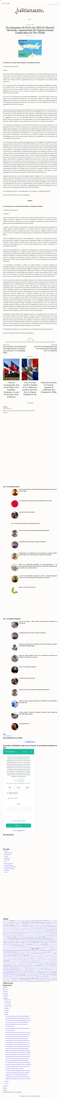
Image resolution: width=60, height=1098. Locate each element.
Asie (15, 925)
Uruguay (35, 979)
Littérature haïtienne (25, 961)
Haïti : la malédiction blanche (27, 667)
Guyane (20, 949)
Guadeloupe (21, 947)
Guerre (27, 947)
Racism (44, 971)
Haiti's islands (46, 949)
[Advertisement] (14, 476)
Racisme (49, 971)
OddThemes (37, 1096)
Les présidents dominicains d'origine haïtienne (32, 541)
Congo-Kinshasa (51, 933)
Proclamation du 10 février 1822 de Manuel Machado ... (18, 1046)
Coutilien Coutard (40, 935)
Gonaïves (47, 945)
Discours (48, 938)
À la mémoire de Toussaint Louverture (14, 1068)
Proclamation (26, 971)
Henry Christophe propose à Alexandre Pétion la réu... (18, 1034)
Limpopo (18, 961)
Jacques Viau (9, 953)
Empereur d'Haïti (36, 941)
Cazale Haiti (54, 931)
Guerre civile (33, 947)
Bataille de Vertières (41, 925)
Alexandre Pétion (8, 852)
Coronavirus (25, 935)
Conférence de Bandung (37, 933)
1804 (11, 920)
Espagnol (11, 942)
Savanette (27, 975)
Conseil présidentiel (7, 935)
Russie (43, 974)
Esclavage (6, 859)
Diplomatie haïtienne (37, 938)
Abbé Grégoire (17, 920)
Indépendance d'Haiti (21, 342)
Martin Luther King (27, 962)
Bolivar (46, 926)
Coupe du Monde (32, 935)
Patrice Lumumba (29, 968)
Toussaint (14, 978)
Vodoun (42, 981)
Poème (10, 969)
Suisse (32, 976)
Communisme (28, 933)
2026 (4, 987)
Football (28, 944)
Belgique (49, 925)
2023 (4, 993)
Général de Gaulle (26, 945)
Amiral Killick (53, 922)
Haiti (15, 342)
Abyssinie (28, 920)
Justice (20, 956)
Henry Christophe (8, 863)
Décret (40, 936)
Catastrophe (39, 931)
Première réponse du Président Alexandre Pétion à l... (18, 1018)
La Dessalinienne (39, 956)
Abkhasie (23, 920)
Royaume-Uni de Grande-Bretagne (32, 974)
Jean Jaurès (27, 953)
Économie (54, 939)
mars (5, 1083)
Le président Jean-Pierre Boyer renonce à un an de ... (18, 1042)
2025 (4, 989)
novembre (6, 1002)
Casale (34, 931)
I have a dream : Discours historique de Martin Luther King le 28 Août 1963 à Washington (38, 713)
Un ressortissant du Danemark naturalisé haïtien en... (18, 1062)
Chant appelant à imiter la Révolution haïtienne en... (18, 1040)
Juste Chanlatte (14, 956)
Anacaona (5, 923)
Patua (36, 968)
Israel (31, 952)
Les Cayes (55, 958)
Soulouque (14, 976)
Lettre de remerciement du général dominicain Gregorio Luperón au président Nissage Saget (38, 644)
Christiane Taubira (46, 932)
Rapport (15, 972)
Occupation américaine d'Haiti (10, 966)
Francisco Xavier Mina (7, 945)
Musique (41, 963)
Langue (24, 958)
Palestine (54, 966)
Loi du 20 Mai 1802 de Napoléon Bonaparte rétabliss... (18, 1070)
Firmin (23, 944)
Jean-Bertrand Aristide (36, 953)
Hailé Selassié (26, 949)
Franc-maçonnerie (36, 944)
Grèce (4, 947)
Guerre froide (10, 949)
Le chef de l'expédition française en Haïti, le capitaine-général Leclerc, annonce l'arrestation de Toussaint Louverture (38, 576)
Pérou (51, 968)
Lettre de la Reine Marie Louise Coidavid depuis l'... (17, 1038)
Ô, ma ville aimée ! (10, 1026)
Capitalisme (5, 931)
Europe (31, 942)
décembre (6, 999)
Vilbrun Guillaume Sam (22, 981)
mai (5, 1014)
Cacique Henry (15, 929)
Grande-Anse (53, 945)
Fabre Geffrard (49, 942)
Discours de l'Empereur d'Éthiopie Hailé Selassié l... (17, 1060)
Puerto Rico (34, 971)
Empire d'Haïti (45, 941)
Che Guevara (38, 932)
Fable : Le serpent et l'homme (27, 587)
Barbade (29, 925)
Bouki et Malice (19, 928)
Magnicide (53, 961)
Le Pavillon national (10, 1030)
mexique (20, 963)
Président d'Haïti (12, 971)
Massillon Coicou (53, 962)
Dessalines (11, 938)
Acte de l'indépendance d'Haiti (39, 920)
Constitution (14, 935)
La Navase (52, 956)
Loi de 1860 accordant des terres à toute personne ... (18, 1076)
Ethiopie (26, 942)
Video (10, 981)
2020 (4, 1086)
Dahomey (23, 936)
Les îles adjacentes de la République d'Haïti (36, 959)
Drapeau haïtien (30, 939)
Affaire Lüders (50, 920)
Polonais (38, 969)
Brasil (44, 928)
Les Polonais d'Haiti (51, 959)
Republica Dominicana (39, 342)
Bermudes (21, 926)
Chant (5, 932)
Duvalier (47, 939)
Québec (39, 971)
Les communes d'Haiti (9, 959)
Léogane (44, 958)
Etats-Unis (19, 942)
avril (5, 1081)
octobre (6, 1004)
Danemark (28, 936)
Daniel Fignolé (35, 936)
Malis (11, 962)
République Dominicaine (49, 342)
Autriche (19, 925)
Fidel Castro (17, 944)
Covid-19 (47, 935)
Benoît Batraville (14, 926)
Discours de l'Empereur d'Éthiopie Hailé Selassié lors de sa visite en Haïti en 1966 (38, 490)
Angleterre (18, 923)
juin (5, 1012)
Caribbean (25, 931)
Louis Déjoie (41, 961)
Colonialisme (7, 854)
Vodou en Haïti (36, 981)
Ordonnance (32, 966)
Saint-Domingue (51, 974)
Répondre (5, 412)
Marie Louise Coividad (18, 962)
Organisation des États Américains (43, 966)
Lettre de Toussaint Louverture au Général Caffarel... (18, 1016)
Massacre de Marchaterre (44, 962)
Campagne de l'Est (38, 929)
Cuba (7, 936)
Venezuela (6, 870)
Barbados (34, 925)
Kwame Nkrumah (31, 956)
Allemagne (36, 922)
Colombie (13, 933)
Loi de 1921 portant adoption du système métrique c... (18, 1072)
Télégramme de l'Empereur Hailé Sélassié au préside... (18, 1050)
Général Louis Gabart (36, 945)
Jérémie (30, 955)
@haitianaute (30, 741)
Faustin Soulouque (10, 944)
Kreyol (24, 956)
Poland (21, 969)
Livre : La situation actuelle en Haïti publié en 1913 (25, 523)
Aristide (54, 923)
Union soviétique (6, 979)
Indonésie (55, 950)
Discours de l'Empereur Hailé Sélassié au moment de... (18, 1052)
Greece (8, 947)
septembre (7, 1006)
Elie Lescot (28, 941)
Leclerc (39, 958)
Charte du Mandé (22, 932)
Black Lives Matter (29, 926)
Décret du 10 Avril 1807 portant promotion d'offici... (17, 1036)
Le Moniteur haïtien (31, 958)
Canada (45, 929)
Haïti (5, 861)
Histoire (30, 950)
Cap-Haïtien (52, 929)
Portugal (5, 971)
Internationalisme (8, 865)
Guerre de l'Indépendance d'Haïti (44, 947)
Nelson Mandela (44, 965)
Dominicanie (11, 342)
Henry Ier (24, 950)
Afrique (6, 851)
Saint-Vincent (11, 975)
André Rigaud (11, 923)
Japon (21, 953)
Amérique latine (45, 922)
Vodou (5, 872)
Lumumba (48, 961)
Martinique (35, 962)
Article (10, 925)
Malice (7, 962)
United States (23, 979)
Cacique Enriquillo (6, 929)
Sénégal (54, 975)
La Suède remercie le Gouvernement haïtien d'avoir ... (18, 1066)
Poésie (16, 969)
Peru (55, 968)
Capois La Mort (12, 931)
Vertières (5, 981)
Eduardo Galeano (6, 941)
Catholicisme (47, 931)
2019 (4, 1088)
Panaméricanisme (15, 968)
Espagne (5, 942)
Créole (52, 935)
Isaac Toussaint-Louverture (23, 952)
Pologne (32, 969)
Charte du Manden (30, 932)
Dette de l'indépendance (23, 938)
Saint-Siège (5, 975)
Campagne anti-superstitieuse (26, 929)
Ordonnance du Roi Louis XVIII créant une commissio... (18, 1032)
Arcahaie (37, 923)
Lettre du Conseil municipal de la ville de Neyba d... (17, 1048)
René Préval (47, 972)
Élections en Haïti (20, 941)
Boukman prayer (27, 928)
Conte (20, 935)
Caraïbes (19, 931)
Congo (44, 933)
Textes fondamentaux (41, 977)
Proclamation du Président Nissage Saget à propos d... (18, 1020)
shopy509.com (7, 735)
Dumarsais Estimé (39, 939)
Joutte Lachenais (41, 955)
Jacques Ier (45, 952)
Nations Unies (25, 965)
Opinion (25, 966)
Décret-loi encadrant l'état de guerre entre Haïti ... (17, 1074)
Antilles (31, 923)
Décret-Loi (47, 936)
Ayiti (23, 925)
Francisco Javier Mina (51, 944)
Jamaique (16, 953)
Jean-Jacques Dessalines (10, 866)
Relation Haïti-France (32, 972)
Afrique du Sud (17, 922)
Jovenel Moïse (50, 955)
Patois (22, 968)
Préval (20, 971)
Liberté (10, 961)
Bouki (13, 928)
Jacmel (39, 952)
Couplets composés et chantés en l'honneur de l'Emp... (18, 1064)
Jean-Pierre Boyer (30, 342)
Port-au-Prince (45, 969)
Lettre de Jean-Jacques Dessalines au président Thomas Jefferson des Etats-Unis (38, 701)
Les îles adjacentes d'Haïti (21, 959)
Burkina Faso (53, 928)
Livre (32, 961)
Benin (4, 926)
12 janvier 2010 (6, 920)
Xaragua (47, 981)
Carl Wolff (30, 931)
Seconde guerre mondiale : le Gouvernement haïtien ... (18, 1056)
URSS (30, 979)
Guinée (15, 949)
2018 (4, 1090)
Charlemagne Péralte (12, 932)
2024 (4, 991)
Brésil (47, 928)
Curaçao (17, 936)
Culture (6, 856)
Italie (35, 952)
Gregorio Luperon (14, 947)
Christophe (54, 932)
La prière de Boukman (17, 958)
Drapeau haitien (21, 939)
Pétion (4, 969)
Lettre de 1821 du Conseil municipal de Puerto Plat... (17, 1044)
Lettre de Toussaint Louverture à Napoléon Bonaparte (34, 530)
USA (40, 979)
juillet (5, 1010)
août (5, 1008)
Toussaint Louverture (9, 868)
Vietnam (14, 981)
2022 (4, 996)
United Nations (14, 979)
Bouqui (34, 928)
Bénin (8, 926)
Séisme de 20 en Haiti (40, 975)
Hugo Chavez (36, 950)
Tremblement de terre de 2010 (45, 978)
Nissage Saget (52, 965)
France (43, 944)
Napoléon (47, 964)
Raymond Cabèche (23, 972)
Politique (26, 969)
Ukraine (53, 978)
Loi (36, 961)
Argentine (49, 923)
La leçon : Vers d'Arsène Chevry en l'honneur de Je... (17, 1058)
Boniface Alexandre (6, 928)
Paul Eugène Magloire (43, 968)
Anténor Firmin (25, 923)
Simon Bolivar (6, 977)
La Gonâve (47, 956)
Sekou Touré (48, 975)
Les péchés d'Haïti (24, 723)
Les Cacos (49, 958)
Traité (35, 978)
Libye (14, 961)
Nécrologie (37, 965)
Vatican (45, 979)
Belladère (54, 925)
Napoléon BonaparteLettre (16, 965)
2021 (4, 998)
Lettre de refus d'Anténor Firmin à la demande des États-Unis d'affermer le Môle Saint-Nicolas (38, 656)
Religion (41, 972)
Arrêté (4, 925)
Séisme (32, 975)
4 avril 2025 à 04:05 (7, 408)
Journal (35, 955)
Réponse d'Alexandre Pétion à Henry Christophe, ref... (18, 1028)
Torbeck (8, 978)
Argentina (43, 923)
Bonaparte (52, 926)
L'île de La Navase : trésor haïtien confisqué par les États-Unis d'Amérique (38, 622)
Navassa (31, 965)
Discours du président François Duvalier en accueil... (18, 1054)
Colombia (7, 933)
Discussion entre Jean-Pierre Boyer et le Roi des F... (17, 1022)
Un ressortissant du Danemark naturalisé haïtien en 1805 (35, 500)
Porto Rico (53, 969)
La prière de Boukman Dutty (27, 512)
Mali (4, 962)
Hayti (51, 949)
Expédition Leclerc (39, 942)
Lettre (4, 961)
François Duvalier (17, 945)
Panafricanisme (6, 968)
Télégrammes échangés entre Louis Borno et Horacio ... (18, 1078)
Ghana (42, 945)
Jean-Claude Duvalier (48, 953)
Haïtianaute (22, 1096)
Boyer (6, 342)
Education (14, 941)
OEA (20, 966)
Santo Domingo (19, 975)
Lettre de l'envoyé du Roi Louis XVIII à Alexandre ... (17, 1024)
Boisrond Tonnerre (39, 926)
